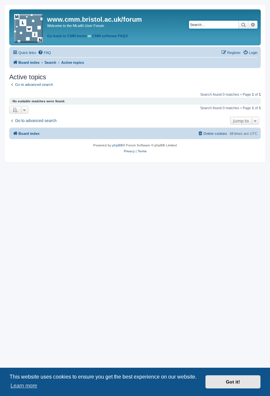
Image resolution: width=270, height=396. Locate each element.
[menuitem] (44, 53)
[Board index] (29, 27)
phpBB (117, 145)
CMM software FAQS (110, 36)
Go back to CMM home (67, 36)
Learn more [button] (24, 385)
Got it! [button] (233, 381)
